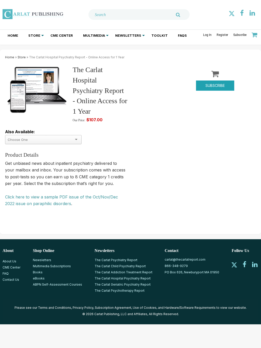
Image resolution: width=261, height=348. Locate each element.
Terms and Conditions (54, 308)
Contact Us (11, 280)
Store (34, 35)
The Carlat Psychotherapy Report (120, 290)
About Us (9, 261)
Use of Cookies (144, 308)
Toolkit (159, 35)
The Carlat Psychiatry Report (116, 260)
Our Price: (79, 120)
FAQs (182, 35)
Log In (207, 35)
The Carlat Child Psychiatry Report (120, 266)
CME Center (61, 35)
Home (13, 35)
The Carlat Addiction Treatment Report (123, 272)
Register (222, 35)
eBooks (39, 278)
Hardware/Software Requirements (190, 308)
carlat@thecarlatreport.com (185, 259)
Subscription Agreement (113, 308)
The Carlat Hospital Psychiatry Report (123, 278)
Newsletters (128, 35)
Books (38, 272)
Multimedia (94, 35)
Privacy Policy (83, 308)
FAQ (6, 273)
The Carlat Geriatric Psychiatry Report (123, 284)
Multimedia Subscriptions (52, 266)
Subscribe (239, 35)
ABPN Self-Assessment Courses (57, 284)
